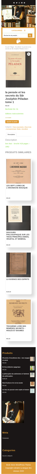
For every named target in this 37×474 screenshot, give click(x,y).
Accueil (7, 47)
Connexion (5, 438)
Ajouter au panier (12, 121)
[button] (28, 54)
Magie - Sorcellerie (15, 47)
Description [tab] (11, 134)
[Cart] (18, 42)
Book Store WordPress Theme (18, 465)
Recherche (30, 35)
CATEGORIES (17, 30)
